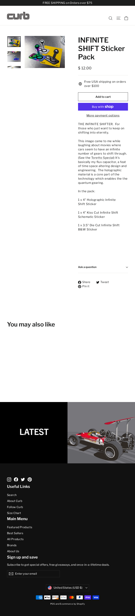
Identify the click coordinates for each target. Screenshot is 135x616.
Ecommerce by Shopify (72, 604)
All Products (15, 539)
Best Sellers (15, 533)
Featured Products (19, 527)
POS (52, 604)
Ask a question (87, 267)
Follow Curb (15, 507)
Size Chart (14, 513)
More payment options (103, 115)
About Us (13, 551)
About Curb (14, 501)
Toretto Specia (102, 157)
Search (12, 495)
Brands (12, 545)
